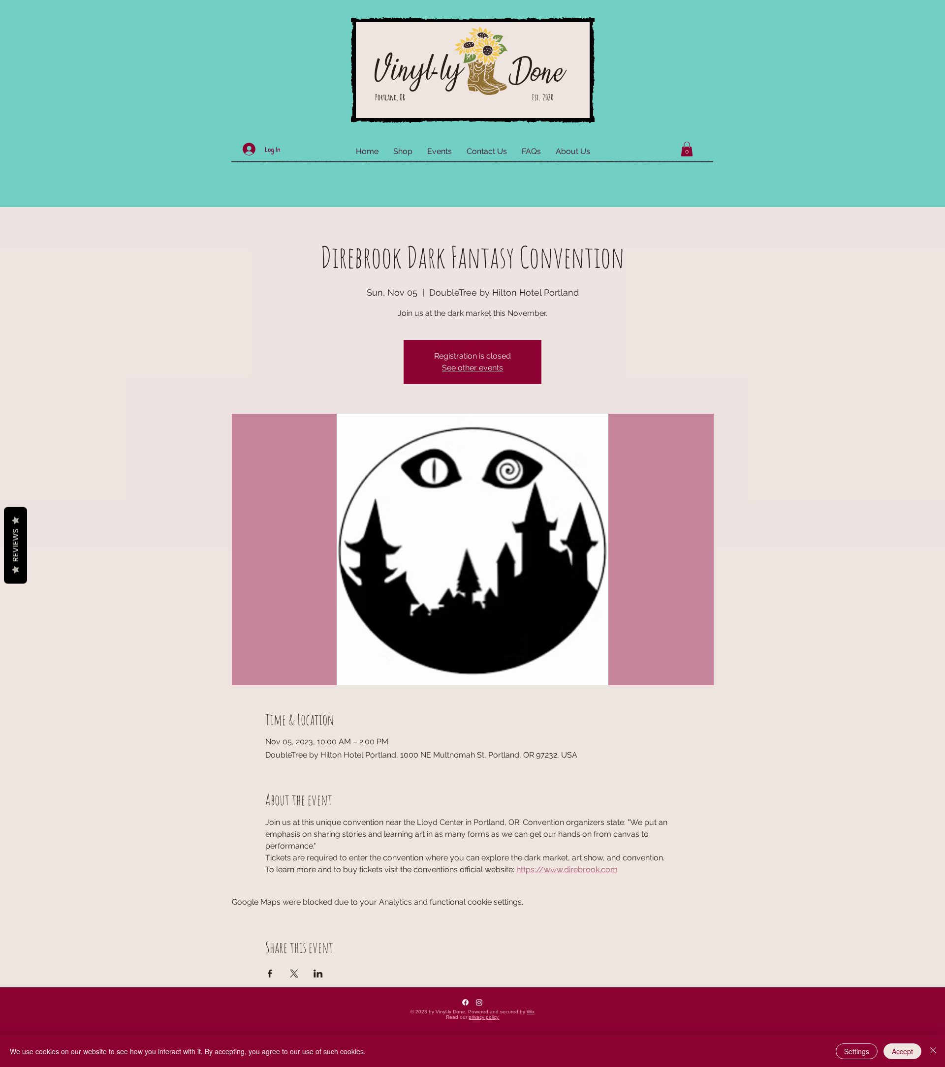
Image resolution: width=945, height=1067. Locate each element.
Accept (902, 1051)
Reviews (15, 545)
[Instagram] (479, 1002)
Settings (856, 1051)
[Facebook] (465, 1002)
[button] (687, 149)
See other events (472, 367)
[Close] (933, 1051)
